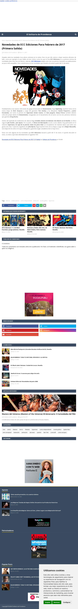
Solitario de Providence (50, 139)
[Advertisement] (39, 17)
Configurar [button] (66, 602)
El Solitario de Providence (39, 34)
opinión (39, 432)
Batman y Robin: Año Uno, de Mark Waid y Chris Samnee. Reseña (37, 230)
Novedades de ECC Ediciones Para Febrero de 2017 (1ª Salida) (21, 139)
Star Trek (46, 432)
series (9, 429)
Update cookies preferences (8, 1)
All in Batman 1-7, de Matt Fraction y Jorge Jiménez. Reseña (13, 229)
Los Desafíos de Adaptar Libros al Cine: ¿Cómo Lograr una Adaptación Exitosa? (36, 510)
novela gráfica (44, 201)
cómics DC (36, 201)
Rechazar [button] (57, 602)
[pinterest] (20, 330)
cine (4, 429)
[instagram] (57, 330)
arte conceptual (7, 432)
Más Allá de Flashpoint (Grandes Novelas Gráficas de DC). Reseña (31, 349)
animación (24, 432)
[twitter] (57, 326)
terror (21, 429)
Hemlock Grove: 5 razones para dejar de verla (25, 373)
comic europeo (62, 432)
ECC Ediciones (36, 61)
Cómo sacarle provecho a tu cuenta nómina (24, 494)
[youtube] (20, 334)
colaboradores (15, 201)
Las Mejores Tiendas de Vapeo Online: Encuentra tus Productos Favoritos (34, 502)
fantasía (27, 429)
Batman (8, 201)
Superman (8, 40)
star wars (32, 432)
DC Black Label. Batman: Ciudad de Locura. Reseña (26, 365)
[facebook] (20, 326)
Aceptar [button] (47, 602)
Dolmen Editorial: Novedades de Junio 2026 (24, 381)
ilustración (16, 432)
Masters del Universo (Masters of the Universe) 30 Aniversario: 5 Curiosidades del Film (39, 414)
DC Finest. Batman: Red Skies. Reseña (63, 229)
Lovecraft (53, 432)
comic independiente (26, 201)
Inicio (3, 40)
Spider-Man (67, 429)
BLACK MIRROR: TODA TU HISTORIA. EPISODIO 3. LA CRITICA (29, 357)
